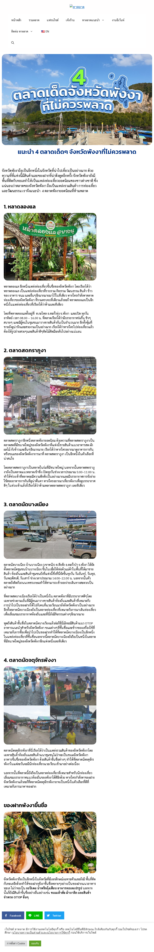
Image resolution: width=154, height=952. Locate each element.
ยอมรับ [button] (35, 943)
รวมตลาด (34, 20)
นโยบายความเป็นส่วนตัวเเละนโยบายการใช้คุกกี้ (41, 932)
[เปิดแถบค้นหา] (13, 42)
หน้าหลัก (16, 20)
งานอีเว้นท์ (118, 20)
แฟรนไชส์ (52, 20)
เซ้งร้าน (70, 20)
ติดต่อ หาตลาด (19, 31)
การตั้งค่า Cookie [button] (16, 943)
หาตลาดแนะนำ (91, 20)
